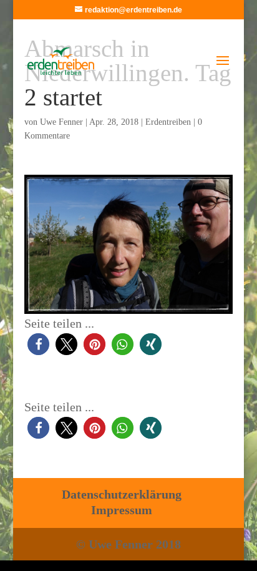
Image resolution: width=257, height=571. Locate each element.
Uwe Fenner (61, 122)
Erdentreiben (168, 122)
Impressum (121, 510)
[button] (38, 344)
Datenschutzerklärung (122, 494)
